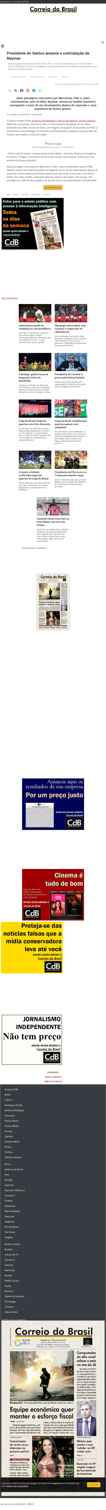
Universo (9, 1306)
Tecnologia (10, 1301)
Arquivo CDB (11, 1089)
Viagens (9, 1237)
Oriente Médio (12, 1141)
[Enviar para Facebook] (21, 90)
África (8, 1164)
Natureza (9, 1216)
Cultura (8, 1099)
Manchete (10, 1270)
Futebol (64, 76)
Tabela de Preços (53, 1081)
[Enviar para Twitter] (15, 90)
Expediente (53, 1072)
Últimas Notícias (18, 76)
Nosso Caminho (53, 1077)
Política (8, 1152)
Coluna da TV (11, 1254)
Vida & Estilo (11, 1312)
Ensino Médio (12, 1126)
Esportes (53, 76)
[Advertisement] (53, 28)
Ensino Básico (12, 1120)
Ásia (7, 1174)
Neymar (25, 194)
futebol (15, 194)
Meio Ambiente (12, 1211)
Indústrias (10, 1205)
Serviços (9, 1291)
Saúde (8, 1285)
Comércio (10, 1259)
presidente (35, 194)
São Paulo (10, 1232)
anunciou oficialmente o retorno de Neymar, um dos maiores (64, 120)
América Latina (12, 1244)
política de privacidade (17, 1486)
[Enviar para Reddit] (27, 90)
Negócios (9, 1221)
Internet (9, 1265)
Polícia (8, 1146)
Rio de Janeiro (12, 1226)
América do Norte (14, 1169)
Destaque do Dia (37, 76)
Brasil (7, 1094)
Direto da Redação (14, 1110)
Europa (8, 1131)
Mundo (8, 1275)
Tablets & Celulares (14, 1296)
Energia (9, 1179)
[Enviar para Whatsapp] (40, 90)
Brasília (8, 1249)
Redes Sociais (12, 1280)
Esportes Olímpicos (15, 1190)
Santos (46, 194)
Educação (10, 1115)
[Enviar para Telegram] (33, 90)
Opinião (9, 1136)
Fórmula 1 (10, 1195)
